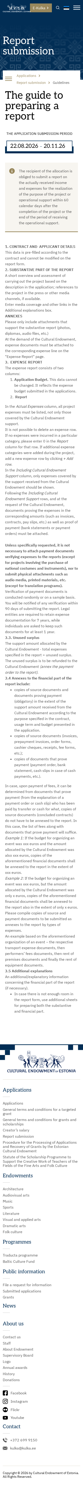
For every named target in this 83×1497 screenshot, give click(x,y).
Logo (7, 1361)
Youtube (17, 1417)
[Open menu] (76, 8)
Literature (11, 1213)
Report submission (18, 1136)
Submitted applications (22, 1291)
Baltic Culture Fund (19, 1261)
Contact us (12, 1337)
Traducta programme (20, 1255)
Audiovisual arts (16, 1195)
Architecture (13, 1189)
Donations (11, 1380)
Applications (13, 1103)
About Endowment (18, 1349)
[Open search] (57, 8)
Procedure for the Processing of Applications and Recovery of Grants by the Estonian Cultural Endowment (40, 1146)
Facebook (19, 1393)
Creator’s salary (16, 1130)
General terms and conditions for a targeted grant (39, 1111)
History (9, 1374)
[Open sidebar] (8, 79)
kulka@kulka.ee (23, 1448)
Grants (8, 1297)
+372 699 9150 (23, 1440)
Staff (7, 1343)
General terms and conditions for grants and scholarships (39, 1122)
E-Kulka (39, 8)
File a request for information (27, 1285)
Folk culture (12, 1232)
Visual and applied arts (22, 1219)
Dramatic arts (14, 1226)
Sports (8, 1207)
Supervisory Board (18, 1355)
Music (7, 1201)
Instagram (19, 1401)
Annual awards (15, 1367)
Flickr (15, 1409)
